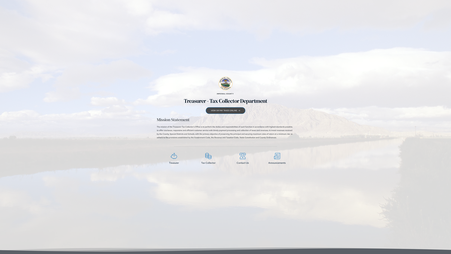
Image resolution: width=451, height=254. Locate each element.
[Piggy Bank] (174, 156)
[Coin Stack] (208, 156)
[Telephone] (242, 156)
